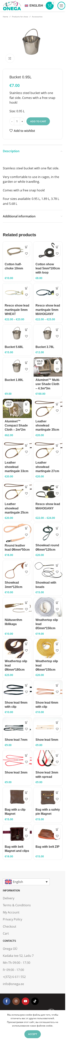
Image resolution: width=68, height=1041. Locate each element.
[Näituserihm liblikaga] (17, 607)
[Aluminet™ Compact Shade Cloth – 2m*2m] (17, 408)
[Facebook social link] (6, 1001)
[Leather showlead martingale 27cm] (48, 449)
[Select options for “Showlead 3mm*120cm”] (26, 565)
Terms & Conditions (17, 905)
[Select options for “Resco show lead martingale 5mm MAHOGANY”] (57, 288)
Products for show (20, 16)
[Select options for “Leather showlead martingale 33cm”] (26, 445)
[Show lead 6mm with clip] (48, 689)
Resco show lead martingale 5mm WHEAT (17, 310)
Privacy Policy (12, 919)
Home (5, 16)
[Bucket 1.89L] (17, 367)
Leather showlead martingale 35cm (47, 425)
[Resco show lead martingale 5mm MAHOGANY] (48, 292)
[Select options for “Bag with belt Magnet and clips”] (26, 829)
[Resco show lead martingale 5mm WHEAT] (17, 292)
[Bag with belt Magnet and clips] (17, 833)
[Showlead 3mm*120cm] (17, 569)
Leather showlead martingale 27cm (47, 467)
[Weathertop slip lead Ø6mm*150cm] (48, 648)
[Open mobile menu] (61, 5)
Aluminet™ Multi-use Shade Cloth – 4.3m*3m (48, 384)
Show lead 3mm (16, 772)
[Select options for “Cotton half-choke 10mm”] (26, 247)
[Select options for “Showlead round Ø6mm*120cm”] (57, 528)
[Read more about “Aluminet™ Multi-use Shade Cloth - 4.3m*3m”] (57, 362)
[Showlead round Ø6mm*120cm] (48, 532)
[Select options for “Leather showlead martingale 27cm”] (57, 445)
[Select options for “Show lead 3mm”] (26, 755)
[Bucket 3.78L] (48, 334)
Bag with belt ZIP (48, 846)
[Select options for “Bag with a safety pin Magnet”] (57, 792)
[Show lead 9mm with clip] (17, 689)
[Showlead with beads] (48, 569)
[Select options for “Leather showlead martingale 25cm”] (26, 487)
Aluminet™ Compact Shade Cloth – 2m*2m (16, 425)
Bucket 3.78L (45, 347)
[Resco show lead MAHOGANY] (48, 491)
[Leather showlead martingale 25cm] (17, 491)
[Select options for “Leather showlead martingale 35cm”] (57, 404)
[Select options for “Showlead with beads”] (57, 565)
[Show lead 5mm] (48, 726)
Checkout (9, 926)
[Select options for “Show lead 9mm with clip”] (26, 685)
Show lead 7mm (16, 739)
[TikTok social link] (35, 1001)
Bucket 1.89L (14, 379)
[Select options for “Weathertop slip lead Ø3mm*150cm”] (57, 602)
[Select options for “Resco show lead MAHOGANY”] (57, 487)
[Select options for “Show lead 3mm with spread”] (57, 755)
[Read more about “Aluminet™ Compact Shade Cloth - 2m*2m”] (26, 404)
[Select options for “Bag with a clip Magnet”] (26, 792)
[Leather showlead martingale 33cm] (17, 449)
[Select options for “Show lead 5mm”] (57, 722)
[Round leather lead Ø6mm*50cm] (17, 532)
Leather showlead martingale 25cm (16, 508)
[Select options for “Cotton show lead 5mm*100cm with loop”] (57, 247)
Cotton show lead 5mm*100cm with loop (48, 268)
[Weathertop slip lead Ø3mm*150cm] (48, 607)
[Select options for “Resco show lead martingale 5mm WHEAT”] (26, 288)
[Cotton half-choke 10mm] (17, 251)
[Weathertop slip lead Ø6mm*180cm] (17, 648)
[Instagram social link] (16, 1001)
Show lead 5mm (47, 739)
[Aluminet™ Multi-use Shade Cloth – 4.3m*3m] (48, 367)
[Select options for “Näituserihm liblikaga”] (26, 602)
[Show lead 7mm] (17, 726)
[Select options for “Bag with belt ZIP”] (57, 829)
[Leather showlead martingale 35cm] (48, 408)
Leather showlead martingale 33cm (16, 467)
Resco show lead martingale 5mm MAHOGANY (48, 310)
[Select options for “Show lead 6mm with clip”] (57, 685)
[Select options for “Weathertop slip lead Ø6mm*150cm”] (57, 644)
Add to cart (38, 121)
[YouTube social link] (25, 1001)
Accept (32, 1034)
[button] (26, 329)
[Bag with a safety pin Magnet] (48, 796)
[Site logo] (12, 5)
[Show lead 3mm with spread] (48, 759)
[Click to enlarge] (10, 58)
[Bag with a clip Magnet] (17, 796)
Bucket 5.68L (14, 347)
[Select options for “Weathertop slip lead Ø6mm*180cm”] (26, 644)
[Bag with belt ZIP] (48, 833)
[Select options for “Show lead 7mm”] (26, 722)
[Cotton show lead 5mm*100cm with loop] (48, 251)
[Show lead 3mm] (17, 759)
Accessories (37, 16)
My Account (11, 912)
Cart (6, 933)
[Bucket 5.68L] (17, 334)
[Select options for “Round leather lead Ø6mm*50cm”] (26, 528)
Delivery (8, 898)
